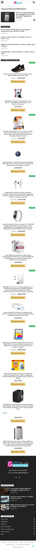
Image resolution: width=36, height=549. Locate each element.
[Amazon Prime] (18, 413)
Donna (2, 534)
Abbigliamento (4, 521)
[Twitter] (19, 477)
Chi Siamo (4, 542)
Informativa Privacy (13, 542)
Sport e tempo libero (6, 526)
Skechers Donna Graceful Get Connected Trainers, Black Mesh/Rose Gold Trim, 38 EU (18, 74)
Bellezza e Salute (5, 531)
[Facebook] (16, 477)
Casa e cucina (4, 519)
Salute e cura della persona (7, 529)
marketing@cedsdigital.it (20, 473)
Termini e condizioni (29, 542)
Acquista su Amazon (18, 81)
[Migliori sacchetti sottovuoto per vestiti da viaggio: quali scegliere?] (5, 507)
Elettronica (3, 524)
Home (2, 6)
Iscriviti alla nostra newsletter (22, 544)
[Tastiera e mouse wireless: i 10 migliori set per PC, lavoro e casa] (5, 499)
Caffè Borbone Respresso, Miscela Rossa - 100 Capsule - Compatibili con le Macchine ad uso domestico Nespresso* (18, 102)
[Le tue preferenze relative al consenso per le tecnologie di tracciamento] (33, 546)
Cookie (20, 542)
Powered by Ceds (10, 544)
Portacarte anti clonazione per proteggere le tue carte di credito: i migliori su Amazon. (25, 15)
